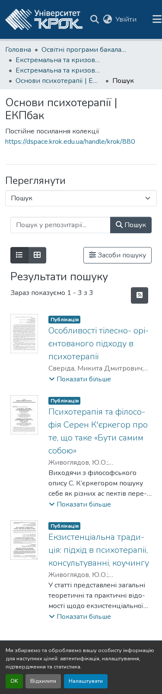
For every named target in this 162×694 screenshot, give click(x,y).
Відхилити (43, 681)
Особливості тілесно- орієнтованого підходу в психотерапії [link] (98, 343)
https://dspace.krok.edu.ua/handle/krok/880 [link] (70, 141)
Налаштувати (86, 681)
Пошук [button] (134, 225)
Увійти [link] (126, 19)
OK (14, 681)
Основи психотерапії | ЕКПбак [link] (59, 81)
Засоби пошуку (121, 255)
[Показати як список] (19, 255)
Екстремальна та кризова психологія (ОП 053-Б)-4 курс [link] (59, 70)
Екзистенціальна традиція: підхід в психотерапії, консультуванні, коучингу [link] (98, 550)
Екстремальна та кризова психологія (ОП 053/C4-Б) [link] (59, 60)
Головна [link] (18, 49)
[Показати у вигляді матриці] (37, 255)
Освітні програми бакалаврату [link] (84, 49)
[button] (44, 19)
